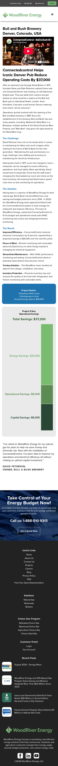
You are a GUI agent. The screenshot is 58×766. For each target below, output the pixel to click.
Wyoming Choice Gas (29, 626)
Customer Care (15, 3)
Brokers (29, 606)
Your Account (29, 649)
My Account (39, 3)
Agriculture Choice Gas (29, 630)
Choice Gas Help (29, 633)
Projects (29, 565)
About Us (29, 558)
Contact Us (29, 561)
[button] (52, 14)
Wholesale (29, 603)
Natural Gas (29, 599)
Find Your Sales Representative (29, 582)
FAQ (29, 579)
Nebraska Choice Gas (29, 623)
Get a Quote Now (29, 531)
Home (29, 554)
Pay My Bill (28, 3)
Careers (29, 568)
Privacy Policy (29, 575)
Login (52, 3)
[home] (21, 14)
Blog (29, 572)
